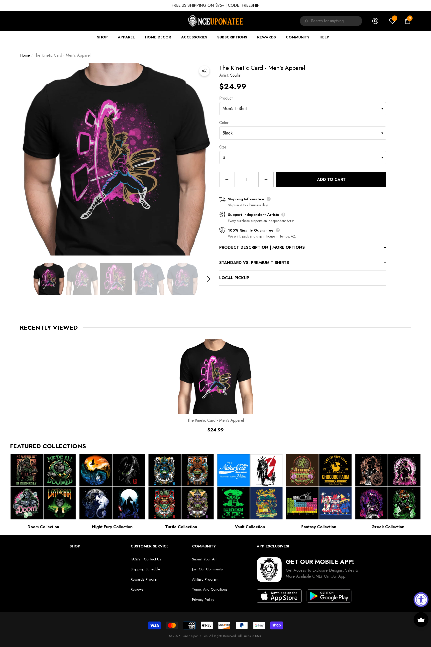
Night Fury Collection (112, 527)
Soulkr (235, 75)
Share (204, 71)
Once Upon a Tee (195, 636)
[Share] (204, 71)
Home (25, 55)
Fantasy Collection (318, 527)
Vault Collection (250, 527)
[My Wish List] (392, 21)
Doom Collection (43, 527)
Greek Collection (387, 527)
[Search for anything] (305, 21)
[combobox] (336, 21)
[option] (116, 159)
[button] (407, 21)
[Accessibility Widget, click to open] (421, 599)
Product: (226, 98)
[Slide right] (209, 279)
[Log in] (375, 21)
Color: (224, 123)
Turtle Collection (181, 527)
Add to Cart (331, 179)
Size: (223, 147)
